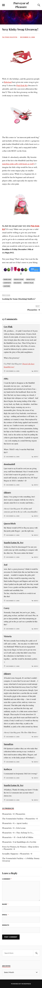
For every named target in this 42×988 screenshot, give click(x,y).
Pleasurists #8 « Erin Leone (14, 828)
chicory (7, 492)
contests (7, 282)
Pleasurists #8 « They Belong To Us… (18, 832)
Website (5, 925)
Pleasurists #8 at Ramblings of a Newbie (19, 842)
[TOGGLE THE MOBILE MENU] (3, 5)
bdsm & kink (18, 279)
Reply (36, 371)
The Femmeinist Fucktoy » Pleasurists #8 (20, 818)
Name (5, 904)
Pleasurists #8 (33, 309)
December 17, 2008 (12, 535)
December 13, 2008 (27, 37)
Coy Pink (8, 326)
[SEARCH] (36, 953)
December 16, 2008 (12, 456)
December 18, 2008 (12, 761)
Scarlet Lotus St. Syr (13, 542)
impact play (28, 282)
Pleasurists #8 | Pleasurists (13, 814)
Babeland (8, 82)
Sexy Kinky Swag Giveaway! (20, 29)
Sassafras (8, 744)
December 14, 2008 (12, 371)
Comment (7, 879)
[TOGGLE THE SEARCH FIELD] (38, 5)
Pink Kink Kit (22, 85)
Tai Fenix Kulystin (9, 37)
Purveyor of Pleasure (21, 5)
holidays (17, 282)
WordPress (26, 984)
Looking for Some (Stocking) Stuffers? (19, 299)
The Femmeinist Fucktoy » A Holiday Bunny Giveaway (21, 859)
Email (5, 915)
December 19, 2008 (12, 800)
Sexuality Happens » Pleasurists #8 (17, 853)
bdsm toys (30, 279)
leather (7, 286)
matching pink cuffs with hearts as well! (18, 163)
